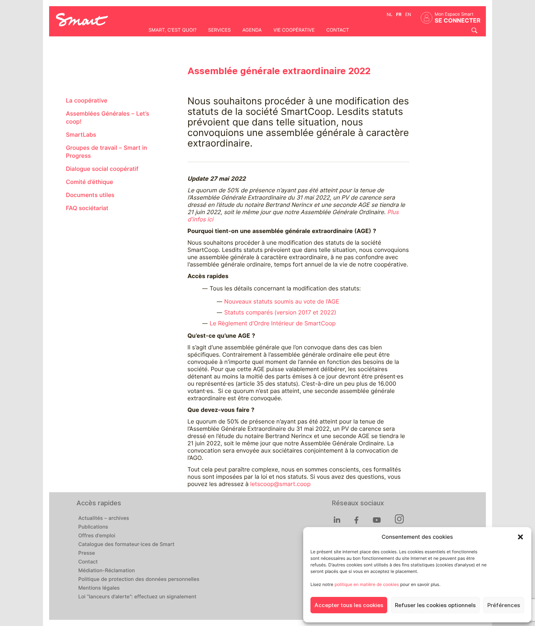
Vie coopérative (293, 30)
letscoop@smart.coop (280, 484)
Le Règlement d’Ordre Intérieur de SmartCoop (273, 323)
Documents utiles (90, 195)
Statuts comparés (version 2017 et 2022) (280, 312)
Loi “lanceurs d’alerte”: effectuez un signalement (137, 597)
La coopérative (86, 100)
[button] (520, 537)
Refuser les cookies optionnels (435, 605)
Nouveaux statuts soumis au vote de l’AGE (281, 301)
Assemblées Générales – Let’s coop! (107, 117)
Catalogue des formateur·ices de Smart (126, 544)
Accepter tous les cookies (348, 605)
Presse (86, 553)
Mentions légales (99, 588)
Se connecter (457, 20)
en (408, 14)
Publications (93, 527)
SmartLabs (81, 134)
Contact (337, 30)
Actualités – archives (103, 518)
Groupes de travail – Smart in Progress (106, 151)
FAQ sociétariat (87, 208)
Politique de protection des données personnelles (138, 579)
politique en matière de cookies (366, 584)
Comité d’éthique (89, 181)
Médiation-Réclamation (106, 571)
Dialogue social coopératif (102, 168)
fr (398, 14)
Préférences (503, 605)
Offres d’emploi (96, 536)
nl (390, 14)
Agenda (252, 30)
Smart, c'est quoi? (172, 30)
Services (219, 30)
